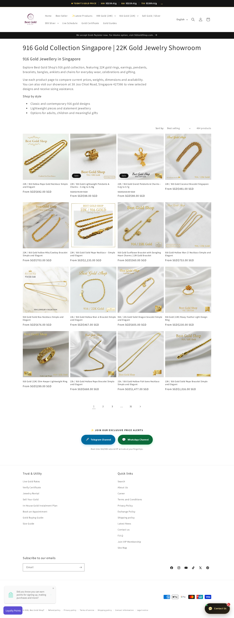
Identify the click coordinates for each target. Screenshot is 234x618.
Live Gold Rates (31, 481)
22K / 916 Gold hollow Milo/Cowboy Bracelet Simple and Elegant (45, 254)
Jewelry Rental (31, 493)
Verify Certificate (32, 487)
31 (131, 406)
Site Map (122, 547)
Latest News (124, 523)
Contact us (124, 529)
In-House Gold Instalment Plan (40, 505)
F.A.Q (120, 535)
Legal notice (142, 610)
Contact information (124, 610)
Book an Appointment (35, 511)
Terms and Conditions (130, 499)
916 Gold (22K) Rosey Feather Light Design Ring (186, 318)
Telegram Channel (98, 439)
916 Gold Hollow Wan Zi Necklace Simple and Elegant (188, 254)
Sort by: (160, 128)
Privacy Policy (125, 505)
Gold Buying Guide (33, 517)
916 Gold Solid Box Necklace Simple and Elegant (43, 318)
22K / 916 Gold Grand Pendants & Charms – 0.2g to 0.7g (139, 185)
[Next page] (140, 406)
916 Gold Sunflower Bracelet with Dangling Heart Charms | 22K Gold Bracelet (139, 254)
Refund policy (54, 610)
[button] (105, 15)
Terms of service (87, 610)
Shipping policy (126, 517)
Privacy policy (70, 610)
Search (121, 481)
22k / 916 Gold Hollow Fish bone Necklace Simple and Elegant (138, 383)
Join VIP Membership (129, 541)
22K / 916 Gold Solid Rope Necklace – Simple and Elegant (92, 254)
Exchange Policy (126, 511)
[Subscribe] (80, 567)
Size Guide (28, 523)
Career (121, 493)
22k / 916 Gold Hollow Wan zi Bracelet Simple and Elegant (93, 318)
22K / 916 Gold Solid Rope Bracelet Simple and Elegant (186, 383)
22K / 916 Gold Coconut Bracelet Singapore (187, 184)
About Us (123, 487)
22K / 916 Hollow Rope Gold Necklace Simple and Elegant (45, 185)
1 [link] (94, 406)
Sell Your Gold (31, 499)
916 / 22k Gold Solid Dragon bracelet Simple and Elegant (140, 318)
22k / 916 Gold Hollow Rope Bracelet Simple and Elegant (92, 383)
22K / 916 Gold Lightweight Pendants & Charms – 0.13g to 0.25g (89, 185)
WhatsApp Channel (135, 439)
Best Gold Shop (37, 610)
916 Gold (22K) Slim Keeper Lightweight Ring (45, 381)
